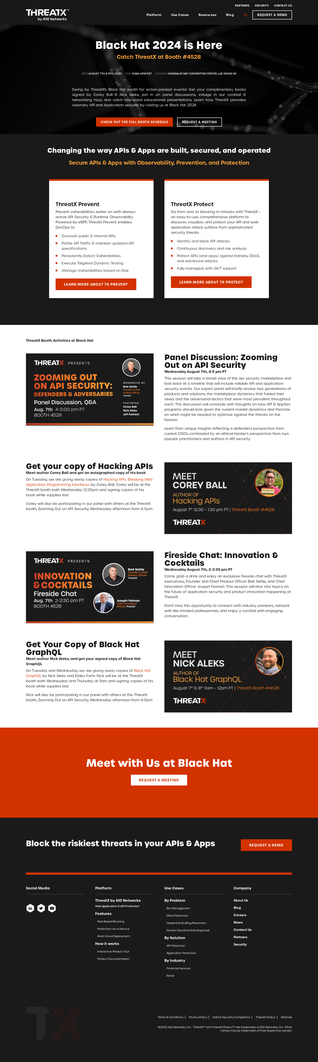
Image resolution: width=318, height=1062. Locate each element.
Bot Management (178, 908)
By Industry (174, 960)
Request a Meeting (159, 780)
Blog (230, 15)
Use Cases (180, 15)
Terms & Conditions (170, 1017)
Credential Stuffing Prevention (186, 923)
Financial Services (179, 968)
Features (103, 913)
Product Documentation (113, 958)
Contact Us (283, 5)
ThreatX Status (265, 1017)
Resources (208, 15)
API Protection (176, 945)
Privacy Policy (198, 1017)
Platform (153, 15)
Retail (170, 975)
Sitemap (286, 1017)
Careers (240, 915)
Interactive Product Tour (113, 951)
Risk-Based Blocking (110, 921)
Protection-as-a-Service (113, 928)
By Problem (174, 900)
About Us (241, 900)
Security (262, 5)
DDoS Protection (177, 915)
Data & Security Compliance (231, 1017)
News (238, 922)
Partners (242, 5)
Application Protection (181, 953)
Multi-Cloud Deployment (113, 936)
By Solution (174, 937)
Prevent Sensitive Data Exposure (188, 930)
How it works (107, 943)
